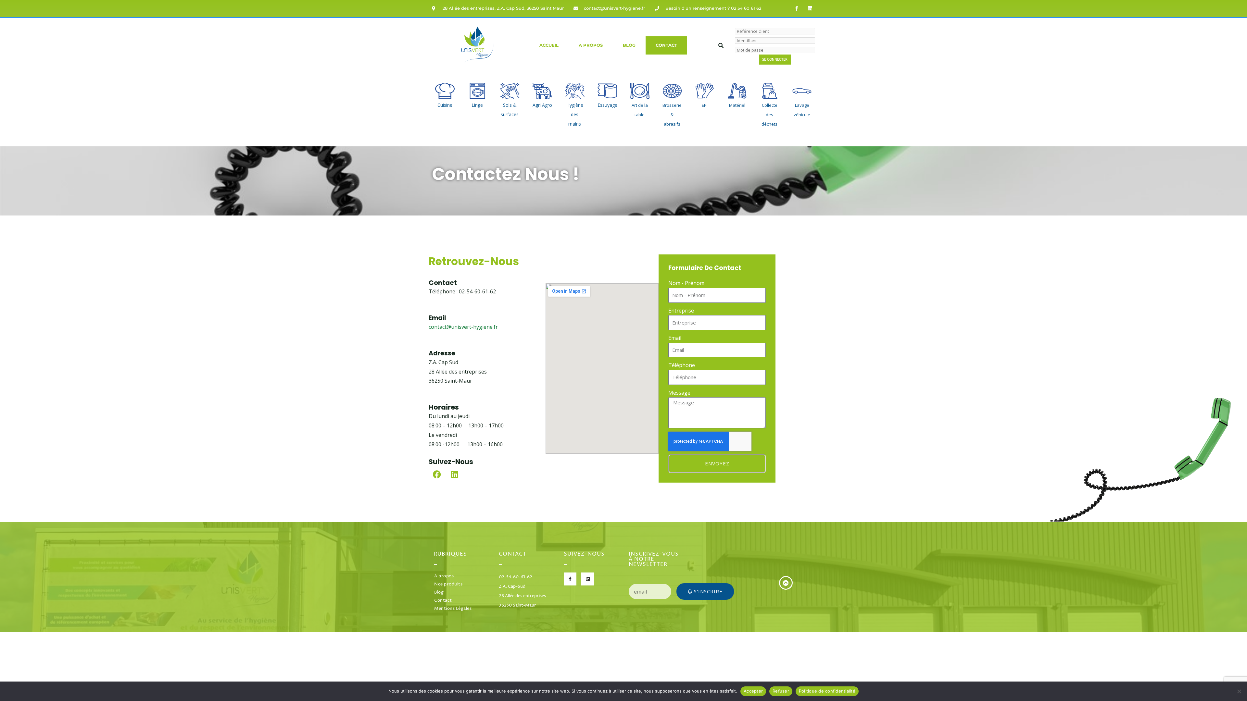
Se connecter (774, 59)
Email (674, 337)
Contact (666, 45)
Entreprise (681, 310)
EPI (705, 105)
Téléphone (681, 365)
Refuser (781, 691)
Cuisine (444, 105)
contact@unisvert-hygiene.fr (463, 326)
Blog (629, 45)
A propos (591, 45)
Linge (477, 105)
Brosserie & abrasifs (672, 114)
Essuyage (607, 105)
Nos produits (448, 584)
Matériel (737, 105)
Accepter (753, 691)
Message (679, 392)
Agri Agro (542, 105)
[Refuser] (1239, 691)
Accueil (549, 45)
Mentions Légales (453, 608)
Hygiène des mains (574, 114)
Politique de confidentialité (827, 691)
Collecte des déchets (769, 114)
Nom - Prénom (686, 283)
